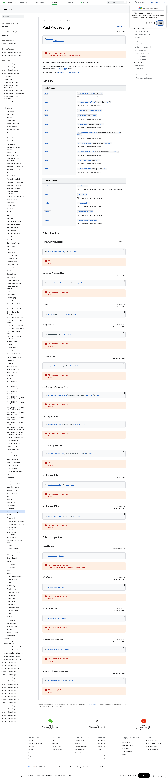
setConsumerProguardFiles (87, 133)
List (118, 133)
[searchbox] (13, 16)
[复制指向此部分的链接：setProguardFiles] (60, 416)
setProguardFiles (84, 143)
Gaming (54, 740)
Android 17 (101, 740)
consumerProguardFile (86, 93)
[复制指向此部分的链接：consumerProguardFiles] (66, 273)
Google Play (69, 2)
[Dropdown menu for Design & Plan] (46, 2)
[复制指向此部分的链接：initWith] (51, 304)
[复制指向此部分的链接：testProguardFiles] (61, 506)
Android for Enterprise (35, 743)
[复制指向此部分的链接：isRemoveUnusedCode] (65, 640)
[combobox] (117, 2)
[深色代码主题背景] (124, 37)
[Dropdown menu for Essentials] (30, 2)
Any (101, 93)
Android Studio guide (128, 742)
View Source (119, 26)
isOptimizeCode (83, 203)
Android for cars (80, 750)
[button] (12, 43)
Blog (84, 2)
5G (53, 756)
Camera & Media (57, 750)
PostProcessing (58, 41)
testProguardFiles (84, 169)
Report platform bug (151, 740)
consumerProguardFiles (86, 102)
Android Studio (155, 2)
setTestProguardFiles (86, 152)
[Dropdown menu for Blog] (88, 2)
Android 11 (101, 759)
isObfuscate (82, 194)
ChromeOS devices (81, 746)
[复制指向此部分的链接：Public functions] (62, 233)
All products (100, 767)
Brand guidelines (47, 775)
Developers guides (127, 745)
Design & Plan (39, 2)
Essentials (23, 2)
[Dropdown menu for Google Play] (75, 2)
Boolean (47, 194)
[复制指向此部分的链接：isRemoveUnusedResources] (70, 671)
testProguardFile (84, 160)
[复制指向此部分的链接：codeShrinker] (56, 546)
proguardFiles (83, 124)
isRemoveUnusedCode (85, 211)
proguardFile (83, 115)
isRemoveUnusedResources (87, 220)
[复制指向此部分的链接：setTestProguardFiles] (64, 446)
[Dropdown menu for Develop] (60, 2)
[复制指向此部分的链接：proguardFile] (56, 325)
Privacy (54, 753)
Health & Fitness (56, 746)
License (37, 775)
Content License (92, 704)
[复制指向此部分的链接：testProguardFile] (60, 475)
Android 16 (101, 743)
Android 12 (101, 756)
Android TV (78, 753)
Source (30, 750)
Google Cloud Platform (84, 767)
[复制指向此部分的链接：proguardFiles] (57, 356)
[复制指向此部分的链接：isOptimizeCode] (59, 608)
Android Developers (48, 20)
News (30, 753)
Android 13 (101, 753)
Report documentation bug (153, 743)
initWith (81, 110)
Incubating (50, 39)
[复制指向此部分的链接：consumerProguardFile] (65, 242)
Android (31, 740)
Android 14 (101, 750)
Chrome (61, 767)
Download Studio (127, 751)
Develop (54, 2)
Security (31, 746)
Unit (46, 93)
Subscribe (144, 775)
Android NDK (126, 755)
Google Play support (151, 746)
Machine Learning (57, 743)
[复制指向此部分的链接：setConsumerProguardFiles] (69, 387)
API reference (8, 9)
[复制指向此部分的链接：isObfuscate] (56, 577)
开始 (160, 23)
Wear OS (77, 743)
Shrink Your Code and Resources (68, 73)
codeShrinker (83, 186)
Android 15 (101, 746)
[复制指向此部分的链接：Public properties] (64, 537)
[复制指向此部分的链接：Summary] (55, 81)
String (47, 186)
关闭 (150, 23)
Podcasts (31, 759)
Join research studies (151, 750)
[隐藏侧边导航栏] (23, 776)
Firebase (71, 767)
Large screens (79, 740)
